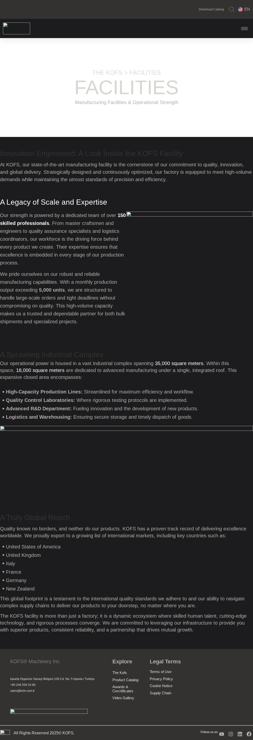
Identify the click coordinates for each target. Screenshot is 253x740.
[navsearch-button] (231, 9)
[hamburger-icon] (244, 28)
